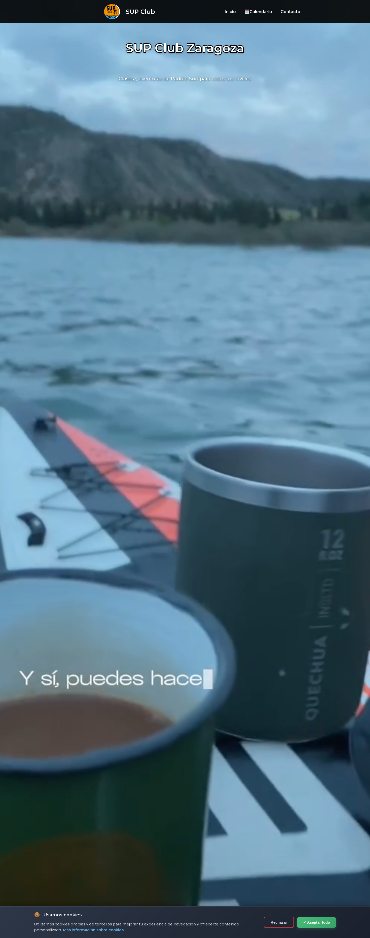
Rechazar (279, 922)
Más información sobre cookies (93, 929)
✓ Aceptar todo (316, 922)
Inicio (230, 11)
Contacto (290, 11)
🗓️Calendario (258, 11)
